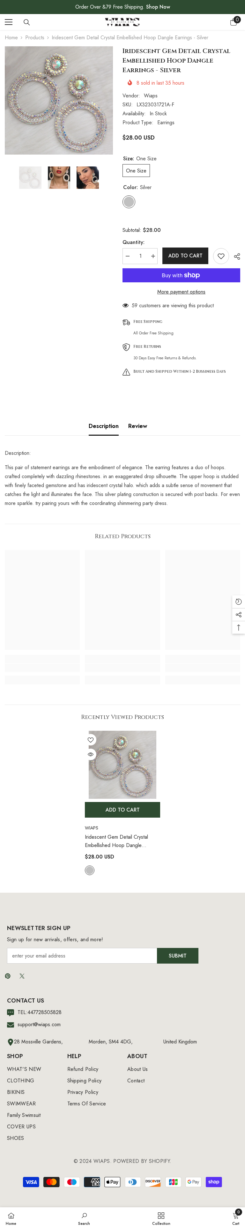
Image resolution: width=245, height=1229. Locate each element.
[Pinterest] (7, 976)
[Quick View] (90, 754)
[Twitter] (22, 976)
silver (89, 870)
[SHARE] (234, 256)
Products (34, 37)
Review (137, 426)
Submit (178, 955)
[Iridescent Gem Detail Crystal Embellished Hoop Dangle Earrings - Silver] (122, 764)
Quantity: (133, 242)
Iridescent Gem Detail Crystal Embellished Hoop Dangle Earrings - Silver (116, 841)
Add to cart (185, 255)
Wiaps (151, 95)
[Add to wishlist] (221, 256)
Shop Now (158, 7)
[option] (59, 100)
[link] (42, 668)
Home (11, 37)
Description (104, 426)
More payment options (181, 291)
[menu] (8, 22)
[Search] (27, 22)
